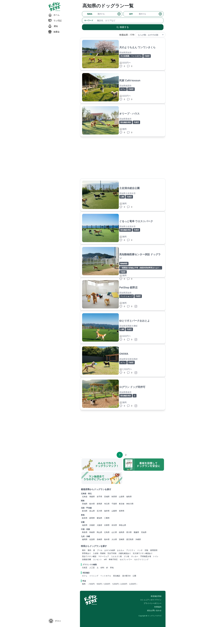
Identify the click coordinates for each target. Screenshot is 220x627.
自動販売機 (86, 559)
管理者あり (86, 553)
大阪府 (99, 525)
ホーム (56, 15)
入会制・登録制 (99, 553)
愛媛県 (136, 532)
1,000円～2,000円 (119, 584)
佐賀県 (92, 539)
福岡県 (84, 539)
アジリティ (130, 550)
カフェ (84, 576)
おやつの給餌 (109, 550)
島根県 (92, 532)
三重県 (106, 518)
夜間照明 (153, 550)
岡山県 (99, 532)
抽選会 (56, 31)
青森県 (92, 496)
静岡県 (92, 518)
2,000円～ (133, 584)
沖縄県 (138, 539)
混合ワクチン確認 (89, 556)
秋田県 (114, 496)
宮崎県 (121, 539)
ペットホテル (105, 576)
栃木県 (92, 504)
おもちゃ (120, 550)
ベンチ (140, 550)
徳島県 (121, 532)
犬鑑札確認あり (124, 553)
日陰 (146, 550)
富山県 (92, 511)
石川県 (99, 511)
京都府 (92, 525)
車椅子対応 (113, 559)
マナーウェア (103, 556)
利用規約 (157, 607)
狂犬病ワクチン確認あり (143, 553)
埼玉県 (106, 504)
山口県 (114, 532)
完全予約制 (111, 553)
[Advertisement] (123, 157)
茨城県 (84, 504)
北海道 (84, 496)
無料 (84, 584)
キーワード (88, 20)
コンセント (97, 559)
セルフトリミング (141, 559)
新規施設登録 (156, 596)
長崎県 (99, 539)
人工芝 (92, 567)
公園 (134, 576)
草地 (112, 567)
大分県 (114, 539)
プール (99, 550)
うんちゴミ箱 (116, 556)
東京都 (121, 504)
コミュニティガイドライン (150, 600)
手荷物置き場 (145, 556)
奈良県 (114, 525)
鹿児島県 (129, 539)
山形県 (121, 496)
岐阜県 (84, 518)
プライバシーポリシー (152, 603)
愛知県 (99, 518)
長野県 (121, 511)
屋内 (89, 550)
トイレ (155, 556)
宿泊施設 (116, 576)
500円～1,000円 (103, 584)
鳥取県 (84, 532)
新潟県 (84, 511)
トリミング (93, 576)
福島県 (129, 496)
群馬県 (99, 504)
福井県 (106, 511)
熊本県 (106, 539)
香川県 (129, 532)
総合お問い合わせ (154, 610)
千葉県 (114, 504)
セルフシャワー (126, 559)
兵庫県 (106, 525)
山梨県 (114, 511)
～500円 (91, 584)
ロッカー (134, 556)
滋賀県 (84, 525)
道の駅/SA (126, 576)
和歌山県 (122, 525)
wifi (105, 559)
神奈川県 (129, 504)
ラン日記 (57, 20)
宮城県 (106, 496)
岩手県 (99, 496)
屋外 (84, 550)
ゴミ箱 (126, 556)
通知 (56, 26)
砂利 (102, 567)
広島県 (106, 532)
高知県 (143, 532)
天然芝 (84, 567)
